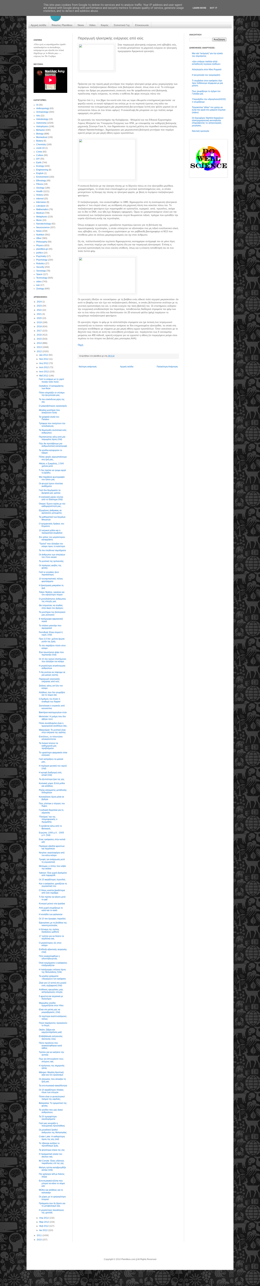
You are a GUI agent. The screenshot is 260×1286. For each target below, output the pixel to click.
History (39, 195)
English (40, 173)
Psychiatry (41, 256)
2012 (39, 351)
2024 (39, 301)
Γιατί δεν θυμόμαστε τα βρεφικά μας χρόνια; (50, 491)
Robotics (40, 263)
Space (39, 274)
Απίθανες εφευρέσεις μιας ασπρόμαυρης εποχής (51, 990)
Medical (40, 213)
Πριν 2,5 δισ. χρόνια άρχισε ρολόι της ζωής (52, 640)
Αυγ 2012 (44, 363)
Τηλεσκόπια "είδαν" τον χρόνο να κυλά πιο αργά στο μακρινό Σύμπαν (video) (209, 110)
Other (39, 238)
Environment (42, 177)
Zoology (40, 288)
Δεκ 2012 (44, 355)
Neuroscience (43, 227)
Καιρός (104, 25)
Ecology (40, 166)
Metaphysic (41, 216)
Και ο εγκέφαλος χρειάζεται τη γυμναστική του (53, 884)
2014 (39, 343)
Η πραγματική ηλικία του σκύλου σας (50, 1155)
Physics (40, 245)
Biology (40, 133)
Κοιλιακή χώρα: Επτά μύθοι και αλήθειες (52, 784)
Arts (38, 115)
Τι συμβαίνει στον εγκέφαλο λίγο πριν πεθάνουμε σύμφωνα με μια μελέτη (207, 83)
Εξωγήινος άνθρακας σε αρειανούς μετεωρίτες (50, 511)
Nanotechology (43, 223)
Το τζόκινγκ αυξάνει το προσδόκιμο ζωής (49, 1144)
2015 (39, 339)
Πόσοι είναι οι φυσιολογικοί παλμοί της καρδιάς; (52, 1097)
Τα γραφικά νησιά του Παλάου (49, 418)
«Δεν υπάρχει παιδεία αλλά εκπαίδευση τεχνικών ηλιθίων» (206, 62)
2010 (39, 1239)
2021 (39, 314)
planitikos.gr (42, 249)
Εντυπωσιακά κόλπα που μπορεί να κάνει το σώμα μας (52, 1183)
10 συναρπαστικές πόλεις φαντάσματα (51, 579)
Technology (41, 278)
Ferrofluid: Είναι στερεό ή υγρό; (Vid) (51, 633)
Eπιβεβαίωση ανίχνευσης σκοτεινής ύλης (51, 1037)
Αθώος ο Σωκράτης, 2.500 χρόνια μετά (51, 464)
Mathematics (42, 209)
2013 (39, 347)
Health (39, 191)
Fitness (39, 184)
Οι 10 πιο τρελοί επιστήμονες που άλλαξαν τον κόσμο (52, 660)
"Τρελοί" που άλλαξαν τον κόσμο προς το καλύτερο (52, 544)
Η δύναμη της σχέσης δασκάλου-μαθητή (49, 930)
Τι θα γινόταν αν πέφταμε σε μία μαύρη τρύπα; (52, 673)
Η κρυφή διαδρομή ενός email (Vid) (50, 773)
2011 (39, 1235)
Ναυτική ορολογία (200, 131)
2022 (39, 310)
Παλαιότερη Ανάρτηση (167, 366)
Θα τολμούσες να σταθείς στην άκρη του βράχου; (51, 606)
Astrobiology (42, 119)
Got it (213, 8)
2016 (39, 335)
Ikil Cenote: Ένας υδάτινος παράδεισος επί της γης (51, 1162)
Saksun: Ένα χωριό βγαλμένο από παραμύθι (53, 874)
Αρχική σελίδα (38, 25)
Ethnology (41, 180)
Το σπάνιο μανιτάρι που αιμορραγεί (50, 626)
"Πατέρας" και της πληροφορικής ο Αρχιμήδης (48, 819)
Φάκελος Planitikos (61, 25)
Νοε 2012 (44, 359)
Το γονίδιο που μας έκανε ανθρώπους (51, 1111)
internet (40, 198)
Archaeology (42, 112)
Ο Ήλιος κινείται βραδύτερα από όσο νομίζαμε (52, 891)
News (81, 25)
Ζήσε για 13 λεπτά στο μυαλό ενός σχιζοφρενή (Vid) (52, 984)
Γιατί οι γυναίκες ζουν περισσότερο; (49, 573)
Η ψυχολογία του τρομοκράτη (206, 75)
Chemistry (41, 144)
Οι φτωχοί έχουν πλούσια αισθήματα (51, 484)
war (38, 285)
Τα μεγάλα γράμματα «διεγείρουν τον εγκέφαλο (52, 977)
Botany (39, 141)
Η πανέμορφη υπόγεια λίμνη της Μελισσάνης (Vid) (52, 970)
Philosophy (41, 242)
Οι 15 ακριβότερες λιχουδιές (52, 879)
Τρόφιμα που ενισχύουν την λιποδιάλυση (52, 424)
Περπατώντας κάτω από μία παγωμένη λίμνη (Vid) (52, 438)
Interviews (41, 202)
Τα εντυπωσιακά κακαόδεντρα (53, 1085)
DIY (38, 159)
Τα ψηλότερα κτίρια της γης (52, 1150)
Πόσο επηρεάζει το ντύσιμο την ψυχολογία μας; (52, 393)
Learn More (199, 8)
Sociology (41, 271)
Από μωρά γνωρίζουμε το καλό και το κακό (51, 909)
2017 (39, 331)
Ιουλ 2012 (44, 367)
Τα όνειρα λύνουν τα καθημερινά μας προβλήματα (48, 746)
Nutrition (40, 234)
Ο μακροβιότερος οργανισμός (53, 406)
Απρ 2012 (44, 1218)
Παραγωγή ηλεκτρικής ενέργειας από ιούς (49, 680)
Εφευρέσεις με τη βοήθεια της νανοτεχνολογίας (53, 923)
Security (40, 267)
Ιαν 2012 (43, 1230)
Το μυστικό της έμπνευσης (51, 561)
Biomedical (41, 137)
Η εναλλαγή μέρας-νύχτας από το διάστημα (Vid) (51, 498)
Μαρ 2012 (44, 1222)
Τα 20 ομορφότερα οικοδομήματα (48, 1117)
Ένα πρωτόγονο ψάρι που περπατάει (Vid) (51, 653)
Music (39, 220)
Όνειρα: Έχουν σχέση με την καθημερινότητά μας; (52, 504)
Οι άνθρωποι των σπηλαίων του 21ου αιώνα (52, 555)
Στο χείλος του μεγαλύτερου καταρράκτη (52, 538)
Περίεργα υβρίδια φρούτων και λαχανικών (52, 847)
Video (92, 25)
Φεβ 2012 (44, 1226)
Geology (40, 188)
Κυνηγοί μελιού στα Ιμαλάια (52, 903)
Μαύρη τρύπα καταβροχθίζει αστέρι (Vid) (52, 1168)
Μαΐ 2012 (44, 375)
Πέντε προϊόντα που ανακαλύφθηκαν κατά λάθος (50, 1045)
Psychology (41, 260)
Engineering (42, 170)
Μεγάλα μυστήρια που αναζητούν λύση (49, 411)
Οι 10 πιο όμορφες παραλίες (52, 918)
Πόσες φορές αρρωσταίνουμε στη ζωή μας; (53, 458)
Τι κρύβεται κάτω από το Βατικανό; (50, 827)
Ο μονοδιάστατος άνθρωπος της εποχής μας (52, 600)
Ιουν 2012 (44, 371)
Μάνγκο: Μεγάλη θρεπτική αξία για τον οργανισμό (51, 1073)
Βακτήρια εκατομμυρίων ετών (53, 712)
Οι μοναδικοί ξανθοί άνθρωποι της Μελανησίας (53, 1131)
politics (39, 253)
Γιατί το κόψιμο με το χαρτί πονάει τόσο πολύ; (51, 380)
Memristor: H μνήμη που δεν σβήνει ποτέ (52, 717)
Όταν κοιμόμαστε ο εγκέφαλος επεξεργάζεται (53, 964)
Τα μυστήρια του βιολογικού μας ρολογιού (52, 613)
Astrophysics (42, 126)
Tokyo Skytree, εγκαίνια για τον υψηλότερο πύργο (51, 593)
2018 (39, 326)
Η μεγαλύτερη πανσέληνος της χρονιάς (51, 1211)
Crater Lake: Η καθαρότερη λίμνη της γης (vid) (52, 1137)
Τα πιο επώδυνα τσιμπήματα (52, 550)
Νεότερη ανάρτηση (88, 366)
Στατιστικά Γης (122, 25)
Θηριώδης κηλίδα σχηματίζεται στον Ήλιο (51, 1004)
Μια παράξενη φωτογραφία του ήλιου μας (52, 478)
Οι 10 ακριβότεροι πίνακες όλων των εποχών (51, 1091)
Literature (40, 206)
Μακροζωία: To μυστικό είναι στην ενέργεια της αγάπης (52, 731)
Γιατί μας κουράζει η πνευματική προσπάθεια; (52, 1124)
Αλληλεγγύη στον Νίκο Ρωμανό (206, 69)
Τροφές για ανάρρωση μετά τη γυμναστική (52, 860)
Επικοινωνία (142, 25)
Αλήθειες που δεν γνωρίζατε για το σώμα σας (52, 693)
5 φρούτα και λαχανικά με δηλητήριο (51, 997)
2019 (39, 322)
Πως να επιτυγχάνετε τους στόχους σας (51, 1060)
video (39, 281)
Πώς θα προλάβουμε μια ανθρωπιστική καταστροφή (53, 444)
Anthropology (42, 108)
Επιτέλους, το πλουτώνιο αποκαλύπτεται (51, 737)
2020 (39, 318)
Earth (38, 162)
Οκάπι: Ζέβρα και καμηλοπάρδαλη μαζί (50, 1030)
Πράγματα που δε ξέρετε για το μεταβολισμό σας (52, 1204)
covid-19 (40, 148)
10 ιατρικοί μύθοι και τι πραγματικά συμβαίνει (50, 531)
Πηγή (80, 345)
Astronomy (41, 123)
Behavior (40, 130)
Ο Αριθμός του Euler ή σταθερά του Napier (49, 700)
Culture (39, 155)
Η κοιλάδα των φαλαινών (50, 914)
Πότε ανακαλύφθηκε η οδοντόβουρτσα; (49, 957)
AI (37, 105)
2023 (39, 306)
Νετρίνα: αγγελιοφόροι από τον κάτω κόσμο (52, 853)
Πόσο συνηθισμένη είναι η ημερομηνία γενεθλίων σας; (53, 724)
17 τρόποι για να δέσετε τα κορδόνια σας (51, 937)
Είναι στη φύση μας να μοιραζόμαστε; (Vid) (49, 1010)
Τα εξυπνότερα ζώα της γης (51, 779)
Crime (39, 152)
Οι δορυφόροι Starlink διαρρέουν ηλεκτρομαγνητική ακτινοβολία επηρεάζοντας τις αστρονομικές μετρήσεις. (207, 122)
